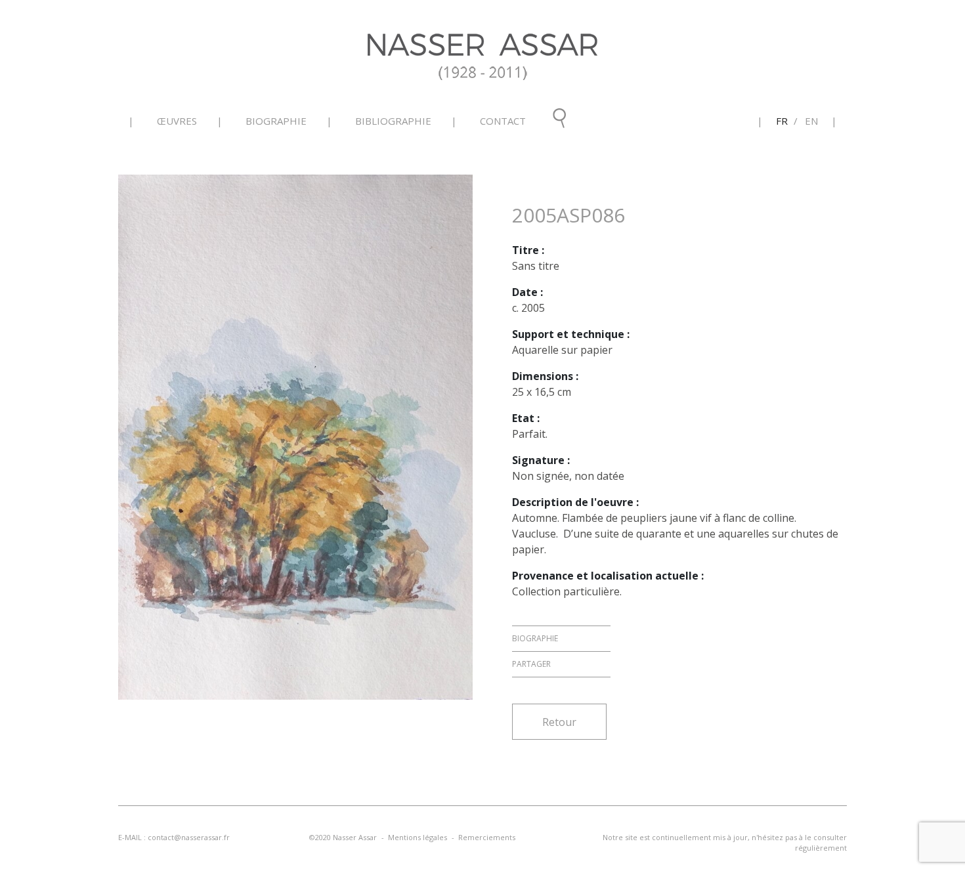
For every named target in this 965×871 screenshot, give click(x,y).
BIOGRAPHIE (535, 638)
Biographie (276, 120)
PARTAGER (531, 663)
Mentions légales (417, 837)
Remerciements (486, 837)
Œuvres (177, 120)
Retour (559, 722)
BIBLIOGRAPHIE (393, 120)
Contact (503, 120)
